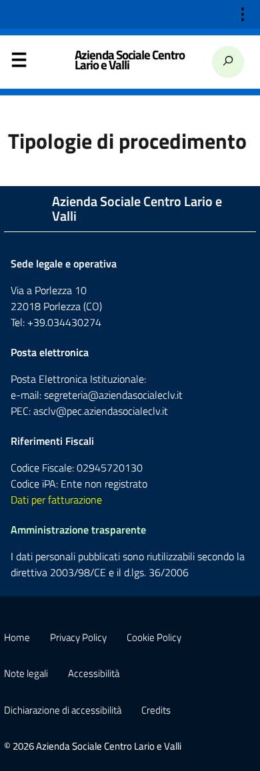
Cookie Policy (154, 637)
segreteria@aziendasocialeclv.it (113, 395)
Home (17, 637)
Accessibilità (93, 673)
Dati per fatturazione (56, 500)
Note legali (26, 673)
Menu (18, 62)
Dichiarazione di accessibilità (62, 710)
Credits (156, 710)
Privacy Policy (78, 637)
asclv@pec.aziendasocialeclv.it (100, 411)
